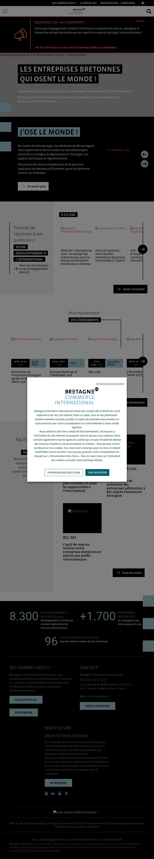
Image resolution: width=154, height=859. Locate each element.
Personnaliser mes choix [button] (64, 472)
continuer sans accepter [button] (110, 383)
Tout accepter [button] (97, 472)
